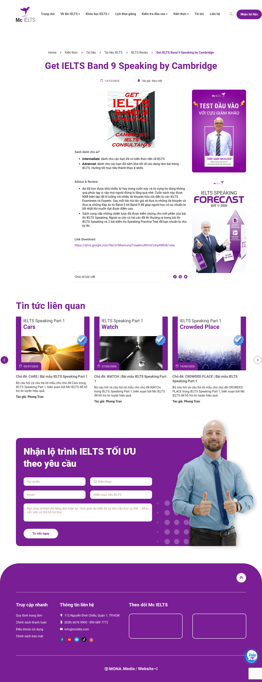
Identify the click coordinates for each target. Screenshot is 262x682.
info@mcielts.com (76, 629)
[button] (4, 360)
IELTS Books (139, 52)
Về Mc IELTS (69, 14)
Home (52, 52)
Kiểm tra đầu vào (153, 14)
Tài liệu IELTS (113, 52)
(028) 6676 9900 (75, 622)
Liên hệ (215, 14)
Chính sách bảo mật (29, 636)
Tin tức (199, 14)
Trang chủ (48, 14)
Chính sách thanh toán (31, 622)
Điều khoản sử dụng (29, 629)
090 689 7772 (98, 622)
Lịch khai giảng (125, 14)
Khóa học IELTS (96, 14)
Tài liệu (91, 52)
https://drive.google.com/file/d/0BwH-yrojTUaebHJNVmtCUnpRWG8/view (125, 245)
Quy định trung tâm (29, 615)
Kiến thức (179, 14)
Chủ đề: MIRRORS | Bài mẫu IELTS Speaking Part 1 (108, 378)
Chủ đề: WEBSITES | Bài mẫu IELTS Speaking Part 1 (187, 378)
